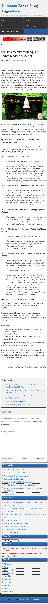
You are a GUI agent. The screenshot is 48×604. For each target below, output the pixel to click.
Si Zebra (13, 556)
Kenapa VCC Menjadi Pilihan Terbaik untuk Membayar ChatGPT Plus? (21, 386)
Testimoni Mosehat (8, 209)
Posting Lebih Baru (7, 458)
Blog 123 (7, 588)
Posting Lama (40, 458)
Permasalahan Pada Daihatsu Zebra (16, 476)
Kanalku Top (8, 591)
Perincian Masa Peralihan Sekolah (15, 529)
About (3, 20)
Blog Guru (7, 585)
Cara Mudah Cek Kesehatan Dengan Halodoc (19, 485)
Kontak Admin (6, 26)
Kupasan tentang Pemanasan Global (18, 404)
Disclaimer (28, 20)
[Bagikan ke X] (7, 412)
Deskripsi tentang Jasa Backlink (15, 526)
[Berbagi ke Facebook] (9, 412)
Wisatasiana (8, 564)
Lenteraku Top (9, 582)
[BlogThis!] (5, 412)
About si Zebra (9, 494)
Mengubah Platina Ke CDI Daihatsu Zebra (18, 482)
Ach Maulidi (12, 60)
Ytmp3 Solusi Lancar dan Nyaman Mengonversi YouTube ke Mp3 (22, 397)
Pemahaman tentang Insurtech (16, 401)
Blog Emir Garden (10, 570)
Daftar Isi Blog (30, 26)
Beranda (24, 458)
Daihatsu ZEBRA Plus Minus (14, 479)
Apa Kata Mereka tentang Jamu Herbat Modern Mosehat (20, 54)
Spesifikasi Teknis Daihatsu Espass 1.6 (17, 470)
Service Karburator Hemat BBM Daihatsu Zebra (20, 473)
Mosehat (24, 82)
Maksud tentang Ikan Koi (12, 532)
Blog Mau (7, 579)
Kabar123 (7, 567)
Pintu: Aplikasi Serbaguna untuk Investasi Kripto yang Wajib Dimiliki (25, 391)
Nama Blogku (8, 576)
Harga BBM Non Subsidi (9, 31)
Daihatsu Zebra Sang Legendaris (20, 8)
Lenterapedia (8, 573)
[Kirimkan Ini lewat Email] (2, 412)
